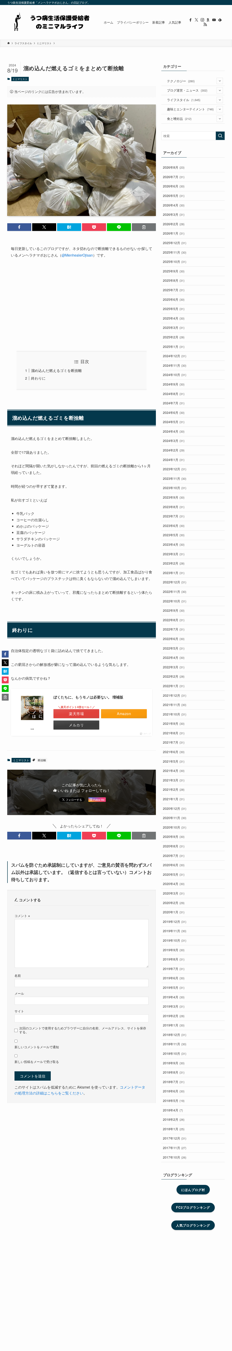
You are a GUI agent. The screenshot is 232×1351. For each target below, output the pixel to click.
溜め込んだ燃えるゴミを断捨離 (56, 370)
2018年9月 (173, 1063)
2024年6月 (173, 412)
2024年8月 (173, 393)
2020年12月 (174, 808)
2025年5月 (173, 308)
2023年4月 (173, 544)
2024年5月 (173, 422)
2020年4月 (173, 883)
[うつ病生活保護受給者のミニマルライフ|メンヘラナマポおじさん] (50, 22)
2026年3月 (173, 214)
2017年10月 (174, 1157)
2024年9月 (173, 384)
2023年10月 (174, 487)
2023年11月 (174, 478)
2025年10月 (174, 261)
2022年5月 (173, 648)
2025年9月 (173, 271)
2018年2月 (173, 1119)
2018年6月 (173, 1091)
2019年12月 (174, 921)
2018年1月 (173, 1129)
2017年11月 (174, 1147)
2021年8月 (173, 733)
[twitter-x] (196, 20)
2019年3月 (173, 1006)
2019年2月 (173, 1016)
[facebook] (190, 20)
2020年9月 (173, 836)
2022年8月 (173, 620)
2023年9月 (173, 497)
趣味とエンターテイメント (190, 109)
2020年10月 (174, 827)
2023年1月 (173, 572)
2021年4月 (173, 770)
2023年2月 (173, 563)
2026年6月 (173, 186)
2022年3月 (173, 667)
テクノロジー (181, 81)
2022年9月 (173, 610)
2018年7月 (173, 1081)
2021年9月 (173, 723)
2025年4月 (173, 318)
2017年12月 (174, 1138)
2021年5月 (173, 761)
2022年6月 (173, 638)
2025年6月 (173, 299)
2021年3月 (173, 780)
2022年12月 (174, 582)
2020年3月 (173, 893)
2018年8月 (173, 1072)
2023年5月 (173, 535)
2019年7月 (173, 968)
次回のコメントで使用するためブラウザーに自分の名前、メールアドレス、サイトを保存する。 (82, 1030)
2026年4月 (173, 205)
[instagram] (202, 20)
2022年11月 (174, 591)
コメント (22, 915)
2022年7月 (173, 629)
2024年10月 (174, 374)
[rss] (205, 24)
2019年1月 (173, 1025)
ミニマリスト (19, 79)
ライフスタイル (183, 99)
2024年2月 (173, 450)
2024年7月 (173, 403)
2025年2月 (173, 337)
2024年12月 (174, 356)
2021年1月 (173, 799)
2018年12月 (174, 1034)
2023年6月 (173, 525)
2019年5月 (173, 987)
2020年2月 (173, 902)
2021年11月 (174, 704)
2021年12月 (174, 695)
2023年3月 (173, 554)
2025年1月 (173, 346)
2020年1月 (173, 912)
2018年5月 (173, 1100)
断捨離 (42, 760)
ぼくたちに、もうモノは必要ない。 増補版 (88, 697)
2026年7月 (173, 177)
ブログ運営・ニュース (187, 90)
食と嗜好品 (179, 118)
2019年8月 (173, 959)
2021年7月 (173, 742)
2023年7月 (173, 516)
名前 (17, 975)
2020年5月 (173, 874)
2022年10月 (174, 601)
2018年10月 (174, 1053)
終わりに (38, 378)
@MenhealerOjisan (77, 255)
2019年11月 (174, 931)
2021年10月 (174, 714)
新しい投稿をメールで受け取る (36, 1061)
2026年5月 (173, 195)
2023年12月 (174, 469)
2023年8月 (173, 507)
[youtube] (214, 20)
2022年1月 (173, 686)
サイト (19, 1011)
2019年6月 (173, 978)
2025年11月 (174, 252)
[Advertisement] (81, 304)
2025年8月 (173, 280)
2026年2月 (173, 224)
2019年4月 (173, 997)
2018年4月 (173, 1110)
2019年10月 (174, 940)
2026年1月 (173, 233)
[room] (208, 20)
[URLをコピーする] (144, 227)
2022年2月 (173, 676)
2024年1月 (173, 459)
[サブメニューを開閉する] (220, 81)
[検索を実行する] (220, 135)
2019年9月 (173, 950)
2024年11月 (174, 365)
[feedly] (220, 20)
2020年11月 (174, 817)
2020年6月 (173, 865)
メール (19, 993)
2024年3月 (173, 440)
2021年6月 (173, 751)
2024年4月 (173, 431)
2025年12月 (174, 242)
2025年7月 (173, 290)
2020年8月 (173, 846)
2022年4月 (173, 657)
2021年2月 (173, 789)
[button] (19, 227)
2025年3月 (173, 327)
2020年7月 (173, 855)
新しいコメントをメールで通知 (36, 1046)
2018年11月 (174, 1044)
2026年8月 (173, 167)
